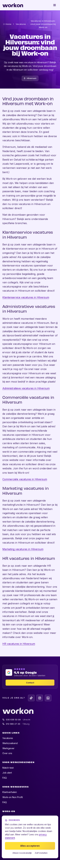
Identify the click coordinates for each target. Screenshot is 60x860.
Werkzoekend (10, 743)
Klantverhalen (9, 792)
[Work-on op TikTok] (31, 698)
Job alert (7, 772)
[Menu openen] (55, 5)
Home (8, 24)
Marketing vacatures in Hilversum (22, 549)
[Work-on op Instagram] (39, 698)
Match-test (8, 767)
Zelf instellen (41, 853)
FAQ (4, 777)
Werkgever (8, 748)
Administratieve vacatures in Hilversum (26, 388)
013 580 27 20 (18, 724)
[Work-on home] (12, 5)
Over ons (7, 753)
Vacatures (21, 24)
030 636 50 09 (18, 719)
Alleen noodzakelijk (22, 853)
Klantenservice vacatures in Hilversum (25, 297)
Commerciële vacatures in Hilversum (24, 479)
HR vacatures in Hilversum (18, 643)
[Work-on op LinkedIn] (48, 698)
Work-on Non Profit (12, 797)
